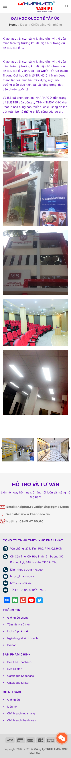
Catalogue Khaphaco (20, 676)
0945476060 (34, 569)
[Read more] (7, 600)
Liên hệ (12, 706)
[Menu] (5, 6)
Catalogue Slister (18, 682)
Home (13, 24)
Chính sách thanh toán (21, 720)
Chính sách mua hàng (21, 713)
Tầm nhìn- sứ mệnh (19, 624)
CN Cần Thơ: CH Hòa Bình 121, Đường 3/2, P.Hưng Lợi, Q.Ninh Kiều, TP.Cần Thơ (37, 559)
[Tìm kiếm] (66, 6)
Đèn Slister (14, 669)
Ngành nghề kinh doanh (22, 638)
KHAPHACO (44, 97)
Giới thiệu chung (18, 617)
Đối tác (11, 645)
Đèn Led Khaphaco (19, 662)
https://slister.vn (20, 583)
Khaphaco (9, 61)
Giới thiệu (13, 699)
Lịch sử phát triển (18, 631)
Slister (23, 61)
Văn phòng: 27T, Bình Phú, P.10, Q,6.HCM (36, 548)
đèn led (30, 97)
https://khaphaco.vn (23, 576)
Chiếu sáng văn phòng (46, 24)
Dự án (24, 24)
